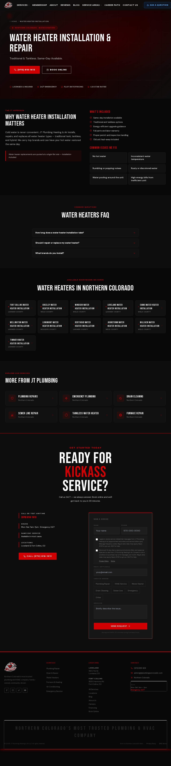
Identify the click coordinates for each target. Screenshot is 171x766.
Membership (39, 5)
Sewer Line (118, 590)
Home (14, 21)
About (54, 5)
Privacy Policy (104, 561)
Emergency (133, 590)
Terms (113, 561)
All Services (93, 689)
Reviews (66, 5)
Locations (93, 693)
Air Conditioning (53, 687)
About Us (92, 700)
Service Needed (101, 578)
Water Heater (138, 584)
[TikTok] (19, 690)
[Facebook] (6, 690)
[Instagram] (12, 690)
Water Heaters (52, 677)
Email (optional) (102, 566)
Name (96, 525)
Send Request (119, 626)
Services (22, 5)
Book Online (58, 70)
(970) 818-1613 (26, 70)
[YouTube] (25, 690)
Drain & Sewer (52, 673)
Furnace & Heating (54, 682)
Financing (93, 708)
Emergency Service (54, 691)
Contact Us (130, 5)
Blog (76, 5)
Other (98, 597)
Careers (92, 704)
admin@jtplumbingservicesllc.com (148, 673)
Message (98, 603)
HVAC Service (121, 584)
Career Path (112, 5)
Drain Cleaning (102, 590)
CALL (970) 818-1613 (39, 556)
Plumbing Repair (103, 584)
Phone (124, 525)
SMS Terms (163, 743)
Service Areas (91, 5)
